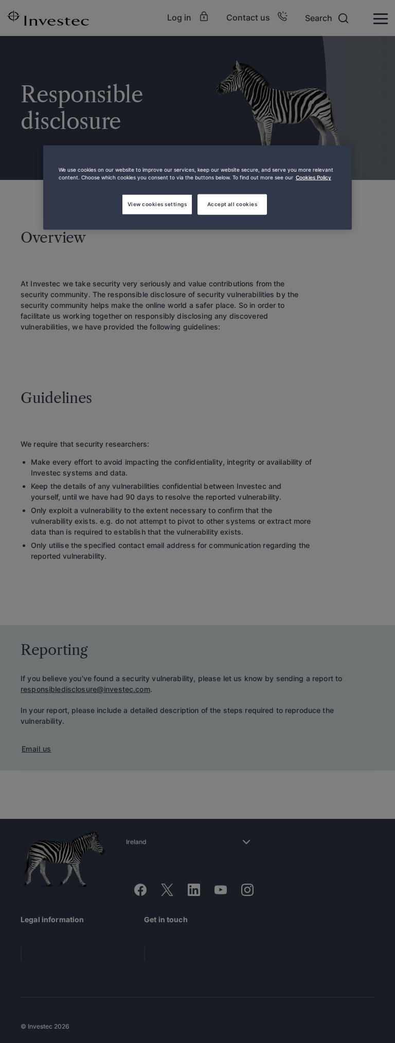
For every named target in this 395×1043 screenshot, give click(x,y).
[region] (197, 187)
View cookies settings (157, 204)
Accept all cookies (232, 204)
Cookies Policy (313, 177)
